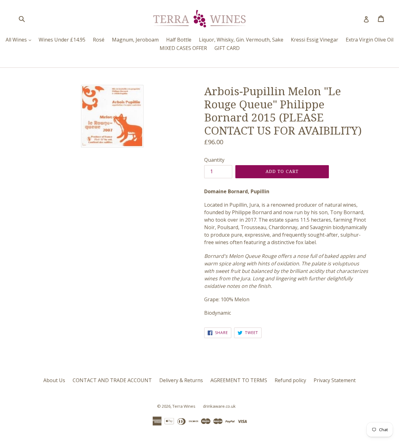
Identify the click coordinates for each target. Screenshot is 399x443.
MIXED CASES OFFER (183, 48)
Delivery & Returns (181, 380)
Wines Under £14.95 (62, 39)
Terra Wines (183, 406)
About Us (54, 380)
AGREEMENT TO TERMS (238, 380)
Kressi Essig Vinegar (314, 39)
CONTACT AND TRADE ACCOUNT (112, 380)
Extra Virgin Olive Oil (369, 39)
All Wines (20, 39)
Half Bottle (178, 39)
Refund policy (290, 380)
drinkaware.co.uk (219, 406)
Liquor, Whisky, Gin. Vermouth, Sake (241, 39)
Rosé (98, 39)
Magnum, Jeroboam (135, 39)
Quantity (214, 159)
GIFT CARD (227, 48)
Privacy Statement (335, 380)
